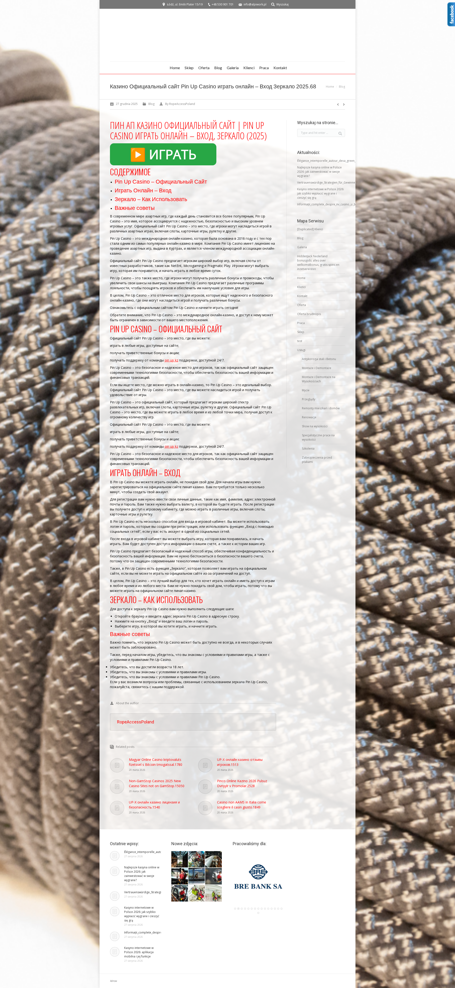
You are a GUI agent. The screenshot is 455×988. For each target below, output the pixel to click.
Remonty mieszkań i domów (321, 408)
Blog (342, 87)
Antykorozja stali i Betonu (319, 359)
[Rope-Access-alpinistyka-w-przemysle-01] (179, 893)
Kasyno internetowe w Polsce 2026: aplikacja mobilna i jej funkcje (139, 952)
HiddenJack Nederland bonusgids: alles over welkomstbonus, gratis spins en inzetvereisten (318, 262)
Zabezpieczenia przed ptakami (317, 460)
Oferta (301, 305)
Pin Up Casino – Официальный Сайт (161, 182)
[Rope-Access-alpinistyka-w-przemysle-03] (196, 876)
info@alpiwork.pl (255, 4)
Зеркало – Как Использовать (151, 199)
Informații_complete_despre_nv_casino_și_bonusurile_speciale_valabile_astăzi (349, 204)
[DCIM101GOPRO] (196, 893)
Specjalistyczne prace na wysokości (318, 437)
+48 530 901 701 (223, 4)
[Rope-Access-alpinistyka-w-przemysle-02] (213, 876)
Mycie (305, 390)
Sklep (300, 332)
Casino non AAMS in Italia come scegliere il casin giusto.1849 (241, 804)
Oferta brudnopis (309, 314)
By (180, 104)
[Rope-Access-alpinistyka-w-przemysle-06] (196, 859)
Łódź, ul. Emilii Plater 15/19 (185, 4)
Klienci (301, 287)
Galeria (302, 247)
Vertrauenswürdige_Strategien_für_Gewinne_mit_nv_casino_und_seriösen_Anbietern (353, 182)
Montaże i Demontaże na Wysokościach (318, 379)
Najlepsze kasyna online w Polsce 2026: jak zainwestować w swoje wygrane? (319, 171)
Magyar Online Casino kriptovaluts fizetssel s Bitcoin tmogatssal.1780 (155, 762)
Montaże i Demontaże (316, 368)
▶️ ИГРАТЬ (163, 154)
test (299, 341)
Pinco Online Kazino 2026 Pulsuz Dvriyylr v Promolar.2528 (242, 783)
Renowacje (309, 417)
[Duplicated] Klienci (310, 229)
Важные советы (135, 208)
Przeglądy (308, 399)
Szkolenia (308, 449)
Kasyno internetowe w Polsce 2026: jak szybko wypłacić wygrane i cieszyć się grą (320, 193)
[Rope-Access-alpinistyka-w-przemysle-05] (213, 859)
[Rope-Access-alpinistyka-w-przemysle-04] (179, 876)
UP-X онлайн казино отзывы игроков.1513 (240, 762)
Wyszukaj (282, 4)
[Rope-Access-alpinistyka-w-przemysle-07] (179, 859)
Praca (301, 323)
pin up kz (171, 360)
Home (330, 87)
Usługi (301, 350)
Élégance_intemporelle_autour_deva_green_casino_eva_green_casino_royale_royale (353, 161)
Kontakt (302, 296)
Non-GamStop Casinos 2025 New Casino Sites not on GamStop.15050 (156, 783)
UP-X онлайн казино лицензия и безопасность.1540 (154, 804)
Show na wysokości (315, 426)
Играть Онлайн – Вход (143, 190)
